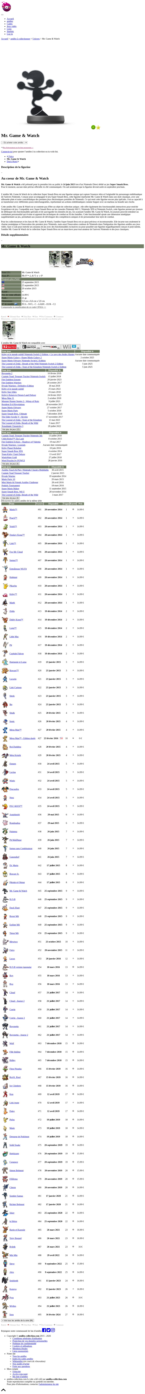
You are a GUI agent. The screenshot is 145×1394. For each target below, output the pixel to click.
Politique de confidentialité (24, 1343)
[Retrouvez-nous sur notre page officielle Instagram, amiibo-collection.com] (53, 1331)
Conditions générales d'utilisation (27, 1338)
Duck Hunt (12, 161)
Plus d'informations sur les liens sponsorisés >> (18, 147)
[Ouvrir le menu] (2, 14)
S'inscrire (16, 1371)
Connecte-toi (7, 151)
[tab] (10, 347)
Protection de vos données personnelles (29, 1341)
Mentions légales (19, 1348)
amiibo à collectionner (20, 39)
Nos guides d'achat (20, 1364)
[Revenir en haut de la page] (3, 1391)
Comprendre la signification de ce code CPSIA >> (23, 307)
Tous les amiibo (19, 1356)
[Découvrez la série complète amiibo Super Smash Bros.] (84, 267)
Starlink (10, 31)
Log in (10, 34)
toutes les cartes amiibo (22, 1359)
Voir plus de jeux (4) (10, 464)
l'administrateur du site (49, 1384)
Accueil (10, 19)
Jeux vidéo (11, 26)
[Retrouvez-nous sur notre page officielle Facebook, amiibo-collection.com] (44, 1331)
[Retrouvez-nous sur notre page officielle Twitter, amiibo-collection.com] (48, 1331)
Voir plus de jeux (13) (11, 429)
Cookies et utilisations (22, 1346)
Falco (11, 156)
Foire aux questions (21, 1366)
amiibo (10, 21)
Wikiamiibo (17, 1361)
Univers (36, 39)
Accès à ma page (20, 1374)
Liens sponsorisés (20, 1351)
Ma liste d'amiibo (20, 1376)
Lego (9, 29)
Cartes (9, 24)
